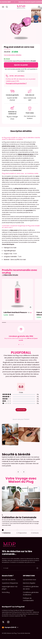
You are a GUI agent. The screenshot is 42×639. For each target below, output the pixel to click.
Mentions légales (29, 583)
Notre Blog (6, 592)
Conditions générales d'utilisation (31, 593)
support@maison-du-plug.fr (10, 587)
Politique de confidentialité (28, 599)
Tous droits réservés (23, 633)
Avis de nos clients (8, 580)
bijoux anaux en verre (25, 154)
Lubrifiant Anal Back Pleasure (15, 312)
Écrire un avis (21, 409)
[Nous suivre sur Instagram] (8, 622)
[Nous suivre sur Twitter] (3, 622)
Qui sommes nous (29, 580)
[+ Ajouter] (30, 307)
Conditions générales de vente (31, 587)
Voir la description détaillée (12, 55)
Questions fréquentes (10, 583)
